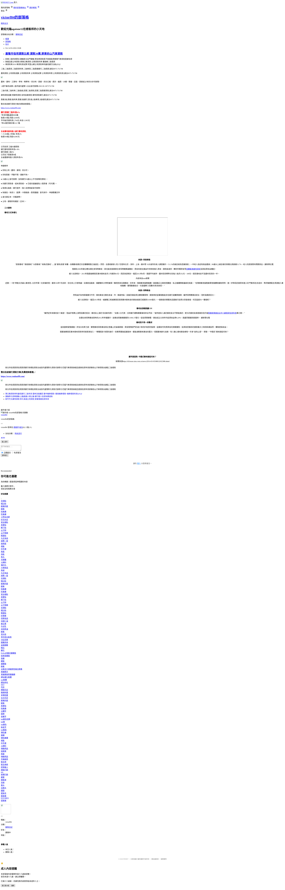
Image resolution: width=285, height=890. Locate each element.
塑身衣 (3, 793)
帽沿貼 (3, 504)
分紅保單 (4, 640)
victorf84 (4, 415)
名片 (7, 44)
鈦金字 (3, 727)
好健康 (3, 616)
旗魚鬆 (3, 544)
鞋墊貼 (3, 536)
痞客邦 (16, 427)
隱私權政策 (155, 859)
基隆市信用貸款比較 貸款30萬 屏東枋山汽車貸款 (34, 53)
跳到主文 (4, 23)
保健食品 (4, 618)
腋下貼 (3, 528)
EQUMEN (5, 798)
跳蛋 (2, 754)
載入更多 (5, 442)
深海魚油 (4, 629)
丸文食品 (4, 538)
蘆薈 (2, 777)
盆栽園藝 (4, 645)
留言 (21, 427)
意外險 (3, 634)
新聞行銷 (4, 775)
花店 (2, 687)
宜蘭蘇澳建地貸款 (193, 269)
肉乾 (2, 554)
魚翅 (2, 570)
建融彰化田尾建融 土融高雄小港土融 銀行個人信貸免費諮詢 (29, 396)
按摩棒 (3, 751)
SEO (2, 685)
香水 (2, 785)
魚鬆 (2, 552)
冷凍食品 (4, 568)
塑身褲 (3, 796)
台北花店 (4, 698)
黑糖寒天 (4, 672)
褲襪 (2, 735)
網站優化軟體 (6, 677)
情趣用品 (4, 749)
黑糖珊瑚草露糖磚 (8, 674)
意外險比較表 (6, 637)
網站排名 (4, 682)
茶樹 (2, 783)
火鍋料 (3, 562)
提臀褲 (3, 801)
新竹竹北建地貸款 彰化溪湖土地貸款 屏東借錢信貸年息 (27, 399)
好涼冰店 (4, 520)
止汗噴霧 (4, 533)
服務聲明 (164, 859)
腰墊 (2, 661)
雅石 (2, 648)
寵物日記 (19, 34)
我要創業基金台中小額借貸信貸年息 (222, 313)
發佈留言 (5, 455)
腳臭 (2, 509)
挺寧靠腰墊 (5, 656)
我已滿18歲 (5, 885)
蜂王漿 (3, 624)
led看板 (4, 730)
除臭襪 (3, 512)
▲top (3, 437)
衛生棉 (3, 762)
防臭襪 (3, 514)
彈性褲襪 (4, 738)
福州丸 (3, 565)
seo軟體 (4, 680)
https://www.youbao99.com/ (11, 108)
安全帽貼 (4, 522)
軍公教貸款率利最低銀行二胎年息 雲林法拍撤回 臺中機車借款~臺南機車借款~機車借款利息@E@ (43, 394)
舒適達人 (4, 767)
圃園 (2, 791)
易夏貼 (3, 525)
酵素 (2, 632)
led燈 (3, 722)
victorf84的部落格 (15, 17)
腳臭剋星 (4, 506)
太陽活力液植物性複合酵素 (11, 669)
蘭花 (2, 650)
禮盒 (2, 546)
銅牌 (2, 714)
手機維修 (4, 759)
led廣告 (4, 724)
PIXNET (125, 859)
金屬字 (3, 716)
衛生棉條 (4, 765)
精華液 (3, 780)
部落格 (8, 41)
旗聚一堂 (4, 541)
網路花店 (4, 690)
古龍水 (3, 788)
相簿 (7, 39)
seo (2, 772)
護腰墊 (3, 664)
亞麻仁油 (4, 621)
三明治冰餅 (5, 517)
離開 (12, 885)
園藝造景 (4, 642)
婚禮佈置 (4, 692)
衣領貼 (3, 501)
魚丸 (2, 557)
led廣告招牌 (5, 719)
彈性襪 (3, 732)
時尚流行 (18, 433)
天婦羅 (3, 560)
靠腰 (2, 658)
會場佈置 (4, 695)
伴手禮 (3, 549)
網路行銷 (4, 770)
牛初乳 (3, 626)
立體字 (3, 711)
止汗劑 (3, 530)
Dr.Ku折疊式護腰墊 (8, 653)
